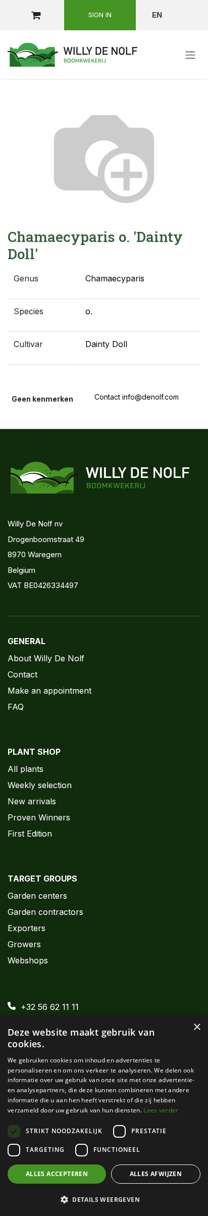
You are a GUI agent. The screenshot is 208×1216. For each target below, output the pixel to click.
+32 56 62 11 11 (50, 1007)
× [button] (196, 1027)
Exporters (26, 928)
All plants (25, 769)
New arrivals (32, 801)
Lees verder (160, 1110)
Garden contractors (45, 912)
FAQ (16, 707)
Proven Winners (39, 817)
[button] (104, 1199)
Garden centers (37, 896)
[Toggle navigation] (190, 54)
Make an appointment (49, 691)
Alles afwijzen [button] (156, 1174)
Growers (24, 944)
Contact (22, 674)
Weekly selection (40, 785)
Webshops (28, 960)
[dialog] (104, 1116)
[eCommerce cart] (36, 15)
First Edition (30, 834)
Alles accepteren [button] (57, 1174)
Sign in (100, 15)
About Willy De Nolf (46, 658)
